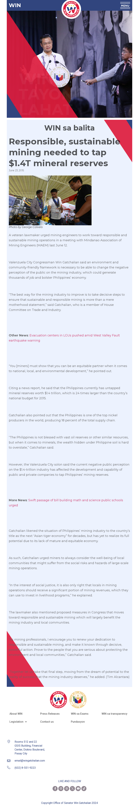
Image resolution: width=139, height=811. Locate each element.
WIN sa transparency (114, 713)
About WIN (15, 713)
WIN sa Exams (79, 713)
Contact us (47, 721)
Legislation (16, 721)
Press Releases (50, 713)
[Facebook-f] (55, 788)
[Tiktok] (83, 788)
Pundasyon (78, 721)
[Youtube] (78, 788)
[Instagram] (60, 788)
